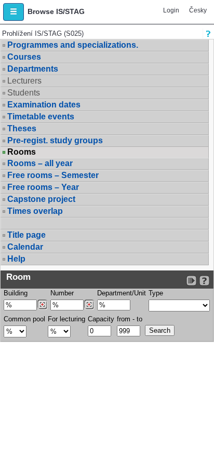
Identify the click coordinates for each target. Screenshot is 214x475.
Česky (198, 10)
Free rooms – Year (43, 187)
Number (62, 293)
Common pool (24, 319)
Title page (26, 234)
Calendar (25, 246)
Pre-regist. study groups (55, 140)
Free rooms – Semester (53, 175)
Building (16, 293)
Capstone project (41, 199)
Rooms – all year (40, 163)
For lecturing (66, 319)
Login (171, 10)
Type (156, 293)
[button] (13, 12)
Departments (32, 68)
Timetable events (40, 116)
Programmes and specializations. (72, 44)
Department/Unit (121, 293)
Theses (21, 128)
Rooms (21, 152)
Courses (24, 56)
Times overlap (35, 211)
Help (16, 258)
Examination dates (44, 104)
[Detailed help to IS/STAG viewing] (204, 280)
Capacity (101, 319)
